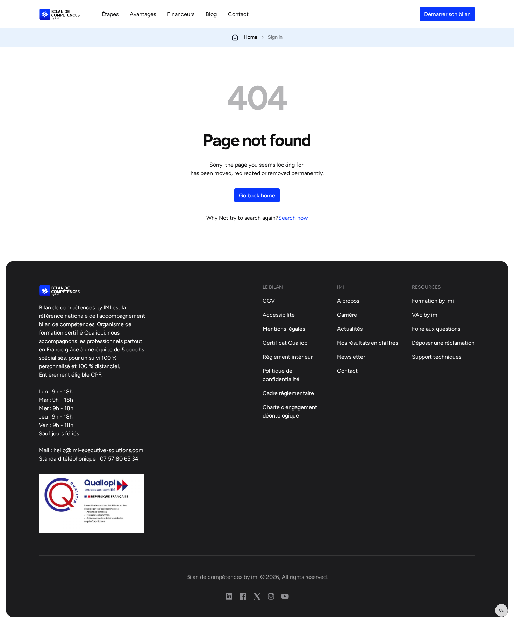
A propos (348, 300)
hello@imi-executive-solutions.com (98, 450)
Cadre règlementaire (288, 393)
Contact (238, 14)
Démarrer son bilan (447, 14)
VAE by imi (425, 314)
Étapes (110, 14)
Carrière (347, 314)
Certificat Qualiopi (286, 342)
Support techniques (436, 356)
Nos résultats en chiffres (367, 342)
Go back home (257, 195)
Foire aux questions (436, 328)
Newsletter (351, 356)
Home (250, 37)
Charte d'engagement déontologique (290, 411)
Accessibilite (279, 314)
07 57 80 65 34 (119, 458)
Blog (211, 14)
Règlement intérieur (288, 356)
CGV (269, 300)
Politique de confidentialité (281, 375)
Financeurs (180, 14)
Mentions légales (284, 328)
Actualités (350, 328)
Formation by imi (433, 300)
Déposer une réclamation (443, 342)
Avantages (143, 14)
